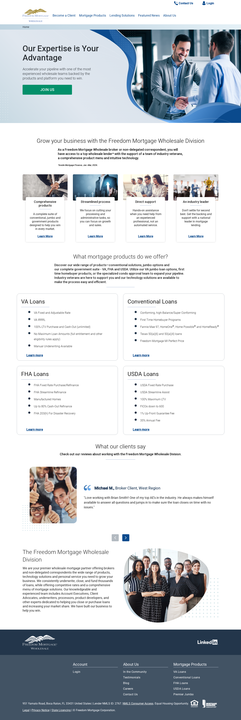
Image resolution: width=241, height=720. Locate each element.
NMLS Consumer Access (138, 703)
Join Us (47, 90)
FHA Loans (180, 683)
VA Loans (179, 671)
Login (76, 671)
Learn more (34, 355)
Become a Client (64, 15)
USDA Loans (181, 688)
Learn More (45, 236)
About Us (169, 15)
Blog (126, 683)
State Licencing (61, 710)
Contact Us (130, 694)
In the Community (135, 671)
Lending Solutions (122, 15)
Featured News (149, 15)
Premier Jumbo (183, 694)
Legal (26, 710)
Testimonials (131, 677)
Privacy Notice (40, 710)
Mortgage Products (92, 15)
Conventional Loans (186, 677)
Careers (128, 688)
